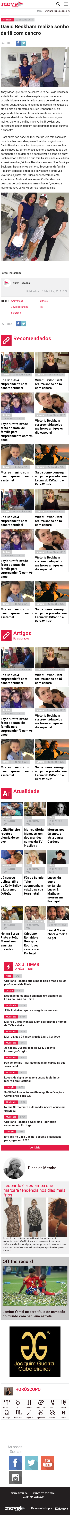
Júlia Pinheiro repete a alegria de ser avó (10, 835)
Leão (52, 1407)
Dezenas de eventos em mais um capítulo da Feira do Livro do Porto (33, 997)
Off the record (18, 1261)
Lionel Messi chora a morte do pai (57, 934)
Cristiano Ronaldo (34, 921)
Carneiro (6, 1407)
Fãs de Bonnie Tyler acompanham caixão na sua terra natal (33, 885)
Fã (41, 306)
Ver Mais (35, 1147)
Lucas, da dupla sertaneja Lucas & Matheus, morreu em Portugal (55, 889)
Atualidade (7, 20)
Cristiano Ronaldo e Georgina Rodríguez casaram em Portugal (32, 943)
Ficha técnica (19, 1493)
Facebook (18, 43)
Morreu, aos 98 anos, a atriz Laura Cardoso (55, 835)
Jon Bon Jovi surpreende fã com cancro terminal (14, 384)
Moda (30, 11)
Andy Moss (17, 301)
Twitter (23, 43)
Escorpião (18, 1418)
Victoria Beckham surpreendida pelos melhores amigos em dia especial (50, 426)
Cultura (9, 991)
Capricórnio (40, 1418)
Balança (6, 1418)
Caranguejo (40, 1407)
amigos (40, 415)
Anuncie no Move (33, 1497)
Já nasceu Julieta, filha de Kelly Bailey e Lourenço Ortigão (11, 885)
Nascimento (8, 865)
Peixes (63, 1418)
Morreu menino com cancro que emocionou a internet (17, 476)
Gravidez (6, 921)
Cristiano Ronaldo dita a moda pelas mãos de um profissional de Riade (35, 982)
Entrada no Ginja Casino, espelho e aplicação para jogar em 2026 (33, 1138)
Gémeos (29, 1407)
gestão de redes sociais (61, 1508)
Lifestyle (10, 1087)
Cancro (44, 301)
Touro (18, 1407)
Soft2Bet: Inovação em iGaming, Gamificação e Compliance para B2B (34, 1094)
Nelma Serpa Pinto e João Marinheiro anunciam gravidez (10, 941)
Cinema (40, 467)
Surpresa (16, 312)
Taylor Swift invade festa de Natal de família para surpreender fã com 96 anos (16, 432)
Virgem (63, 1407)
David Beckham (19, 306)
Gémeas (6, 817)
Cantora (6, 415)
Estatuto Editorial (44, 1493)
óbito (28, 817)
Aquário (52, 1418)
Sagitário (29, 1418)
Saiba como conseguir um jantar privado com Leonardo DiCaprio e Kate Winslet (51, 478)
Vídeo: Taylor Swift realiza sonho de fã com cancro (48, 384)
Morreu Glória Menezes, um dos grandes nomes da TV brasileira (34, 837)
